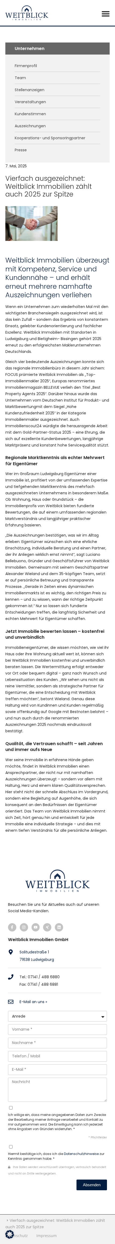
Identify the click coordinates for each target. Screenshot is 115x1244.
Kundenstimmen (30, 114)
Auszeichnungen (30, 126)
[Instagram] (24, 927)
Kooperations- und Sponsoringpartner (50, 138)
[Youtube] (36, 927)
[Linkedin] (59, 927)
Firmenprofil (26, 65)
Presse (21, 150)
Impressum (46, 1235)
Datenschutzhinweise (81, 1154)
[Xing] (47, 927)
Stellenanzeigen (29, 90)
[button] (105, 13)
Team (20, 77)
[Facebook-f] (12, 927)
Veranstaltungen (30, 102)
